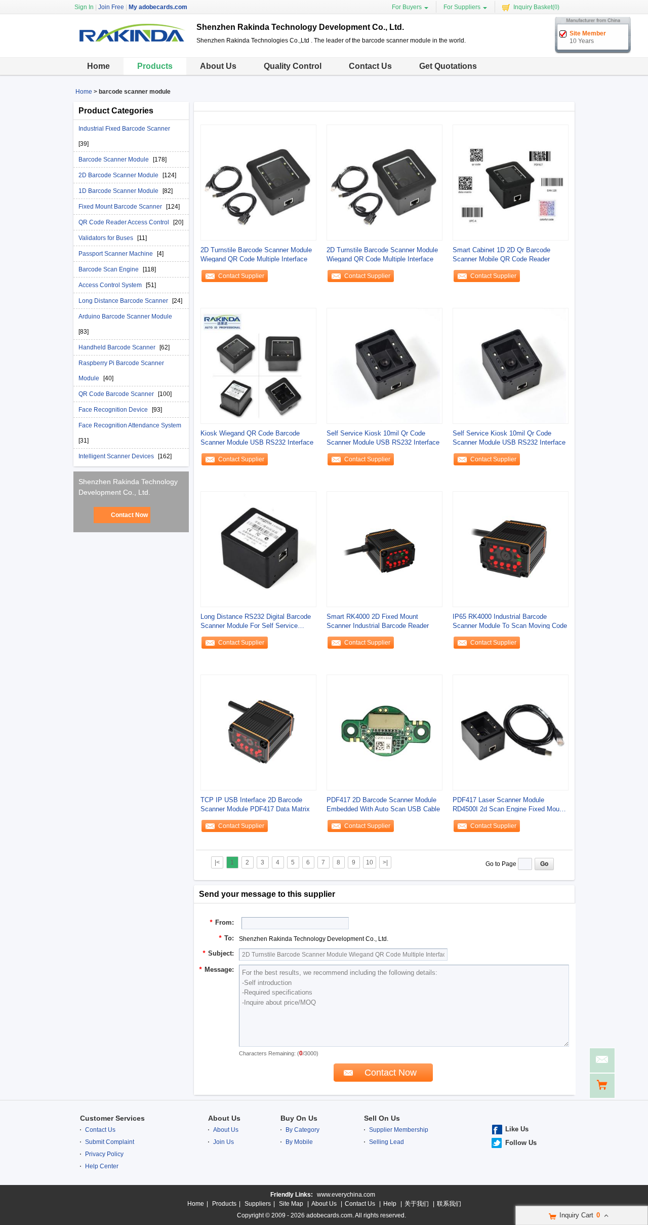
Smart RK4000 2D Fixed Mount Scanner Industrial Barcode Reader (378, 621)
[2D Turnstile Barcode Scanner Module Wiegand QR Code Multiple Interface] (258, 182)
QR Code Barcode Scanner (116, 394)
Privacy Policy (104, 1154)
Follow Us (521, 1143)
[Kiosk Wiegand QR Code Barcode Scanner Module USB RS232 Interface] (258, 365)
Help (389, 1203)
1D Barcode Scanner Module (119, 190)
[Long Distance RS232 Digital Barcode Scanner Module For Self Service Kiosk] (258, 548)
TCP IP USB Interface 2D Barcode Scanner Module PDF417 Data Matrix (255, 804)
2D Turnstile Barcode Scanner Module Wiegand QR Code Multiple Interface (256, 254)
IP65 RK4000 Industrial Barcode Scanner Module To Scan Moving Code (510, 621)
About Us (218, 66)
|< (217, 862)
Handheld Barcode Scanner (117, 347)
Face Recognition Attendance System (129, 425)
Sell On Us (382, 1118)
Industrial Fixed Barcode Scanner (124, 128)
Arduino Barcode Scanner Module (125, 316)
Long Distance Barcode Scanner (124, 300)
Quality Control (292, 66)
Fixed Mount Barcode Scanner (121, 206)
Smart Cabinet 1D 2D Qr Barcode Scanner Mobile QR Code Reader (501, 254)
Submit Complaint (109, 1141)
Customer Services (112, 1118)
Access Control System (110, 285)
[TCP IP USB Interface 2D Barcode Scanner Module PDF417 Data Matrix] (258, 732)
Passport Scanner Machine (116, 253)
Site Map (291, 1203)
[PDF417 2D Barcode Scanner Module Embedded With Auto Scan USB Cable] (384, 732)
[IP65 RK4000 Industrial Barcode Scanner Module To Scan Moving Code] (510, 548)
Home (98, 66)
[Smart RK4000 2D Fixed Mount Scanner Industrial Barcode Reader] (384, 548)
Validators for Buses (106, 238)
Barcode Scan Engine (109, 269)
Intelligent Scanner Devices (116, 456)
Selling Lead (386, 1141)
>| (385, 862)
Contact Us (370, 66)
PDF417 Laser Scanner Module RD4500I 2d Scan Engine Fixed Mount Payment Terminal (509, 805)
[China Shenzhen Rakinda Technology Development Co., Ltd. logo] (131, 49)
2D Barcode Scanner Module (119, 175)
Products (155, 66)
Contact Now (129, 515)
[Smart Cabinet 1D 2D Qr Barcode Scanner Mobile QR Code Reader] (510, 182)
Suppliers (258, 1203)
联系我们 (449, 1203)
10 (369, 862)
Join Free (111, 7)
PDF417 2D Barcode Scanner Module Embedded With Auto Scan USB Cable (383, 804)
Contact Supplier (241, 276)
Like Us (517, 1129)
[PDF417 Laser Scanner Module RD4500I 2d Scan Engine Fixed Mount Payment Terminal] (510, 732)
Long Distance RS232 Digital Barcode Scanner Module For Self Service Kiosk (255, 621)
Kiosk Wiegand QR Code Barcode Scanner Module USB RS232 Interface (256, 437)
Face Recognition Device (113, 409)
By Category (302, 1129)
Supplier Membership (398, 1129)
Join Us (223, 1141)
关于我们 (416, 1203)
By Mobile (299, 1141)
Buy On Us (298, 1118)
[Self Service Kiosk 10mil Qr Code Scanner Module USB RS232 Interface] (384, 365)
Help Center (101, 1166)
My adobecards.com (158, 7)
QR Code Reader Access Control (124, 222)
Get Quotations (448, 66)
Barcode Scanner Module (114, 159)
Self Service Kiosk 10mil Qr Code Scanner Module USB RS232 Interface (383, 437)
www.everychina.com (346, 1194)
